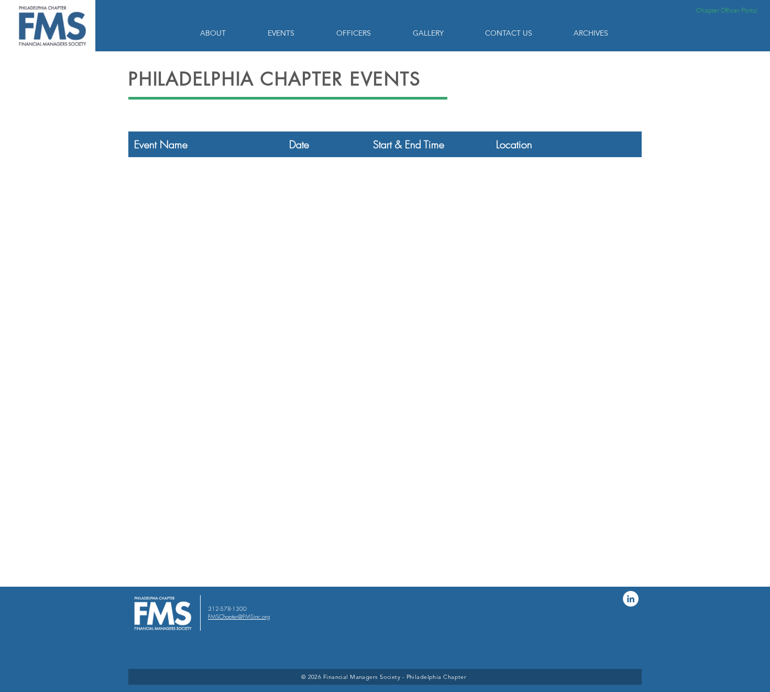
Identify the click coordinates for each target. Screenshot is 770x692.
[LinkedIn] (631, 599)
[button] (226, 33)
